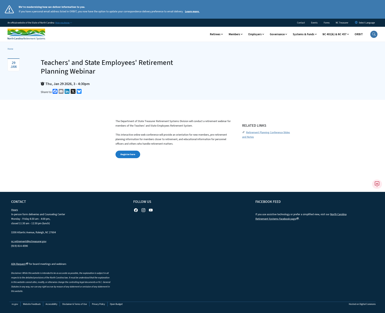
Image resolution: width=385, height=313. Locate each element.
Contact (301, 22)
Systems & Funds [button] (303, 34)
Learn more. (192, 11)
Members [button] (234, 34)
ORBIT (359, 34)
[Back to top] (377, 184)
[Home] (26, 31)
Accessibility (51, 304)
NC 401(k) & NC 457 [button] (334, 34)
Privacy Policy (98, 304)
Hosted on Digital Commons (362, 304)
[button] (373, 34)
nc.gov (15, 304)
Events (314, 22)
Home (10, 49)
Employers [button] (255, 34)
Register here (127, 154)
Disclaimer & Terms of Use (74, 304)
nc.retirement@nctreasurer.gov (28, 241)
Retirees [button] (215, 34)
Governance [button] (277, 34)
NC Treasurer (342, 22)
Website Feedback (32, 304)
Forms (327, 22)
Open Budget (116, 304)
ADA (18, 264)
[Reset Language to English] (356, 22)
